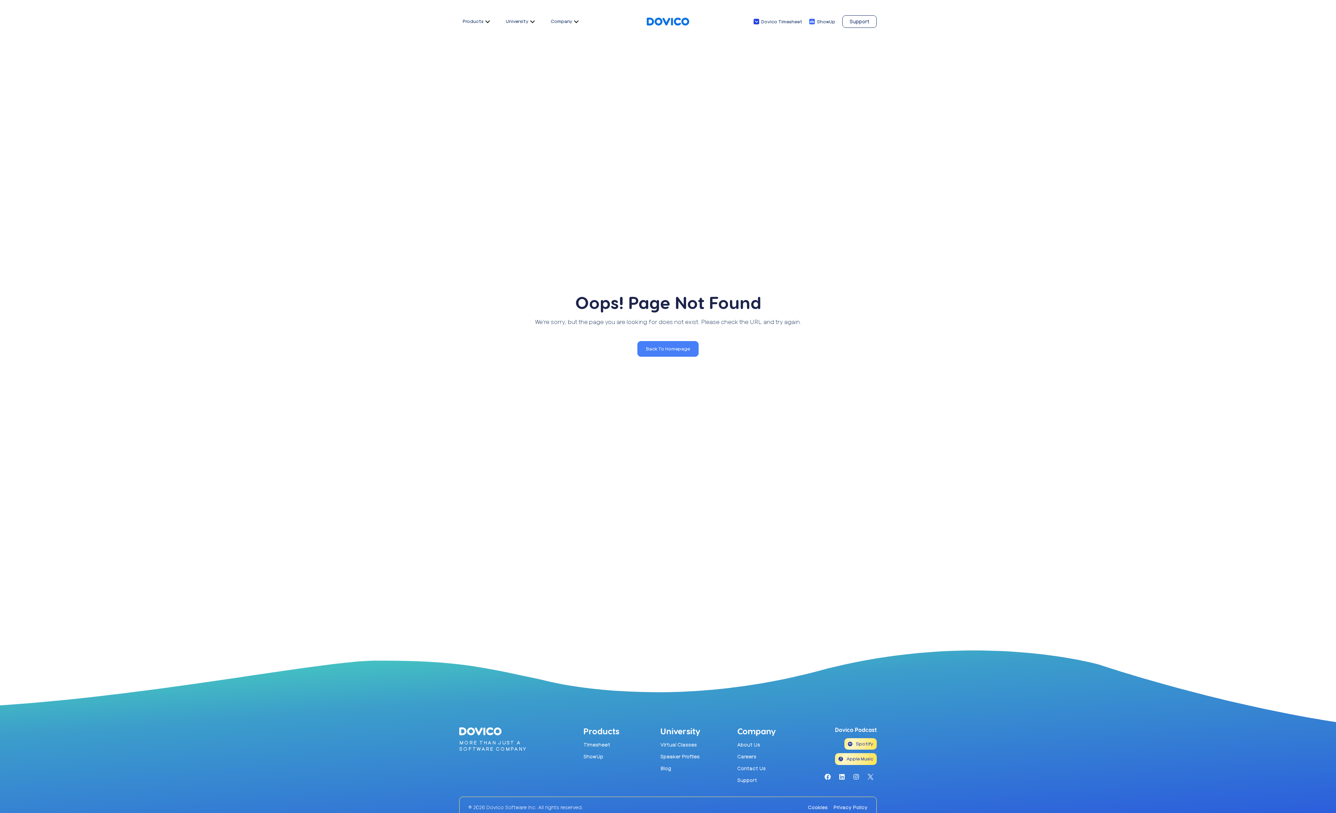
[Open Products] (487, 21)
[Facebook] (827, 777)
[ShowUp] (812, 21)
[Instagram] (856, 777)
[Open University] (532, 21)
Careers (746, 756)
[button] (668, 349)
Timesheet (596, 745)
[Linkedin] (842, 777)
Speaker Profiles (680, 756)
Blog (665, 768)
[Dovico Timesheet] (756, 21)
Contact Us (751, 768)
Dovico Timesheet (781, 21)
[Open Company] (576, 21)
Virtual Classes (678, 745)
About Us (748, 745)
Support (747, 780)
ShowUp (826, 21)
